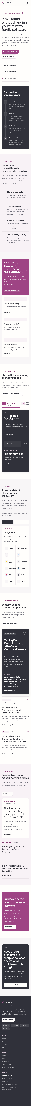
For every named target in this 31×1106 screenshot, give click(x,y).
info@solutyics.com (7, 1078)
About (3, 1041)
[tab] (11, 404)
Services (4, 1038)
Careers (4, 1055)
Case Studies (5, 1044)
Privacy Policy (5, 1061)
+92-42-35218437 (6, 1081)
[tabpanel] (15, 441)
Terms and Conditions (8, 1064)
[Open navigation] (27, 3)
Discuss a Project (8, 1019)
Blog (3, 1047)
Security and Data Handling (9, 1067)
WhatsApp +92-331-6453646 (9, 1084)
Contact (4, 1058)
